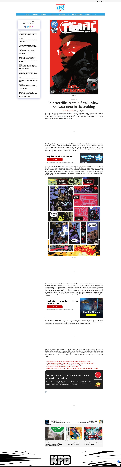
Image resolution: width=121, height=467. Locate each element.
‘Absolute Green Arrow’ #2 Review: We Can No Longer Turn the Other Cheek (28, 80)
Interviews (21, 84)
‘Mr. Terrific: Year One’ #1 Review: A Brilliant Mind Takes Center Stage (68, 361)
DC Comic (74, 95)
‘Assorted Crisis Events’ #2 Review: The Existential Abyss (64, 365)
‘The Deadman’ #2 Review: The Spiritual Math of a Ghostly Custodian (27, 52)
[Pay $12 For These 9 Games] (91, 158)
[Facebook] (25, 27)
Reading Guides (22, 55)
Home (27, 14)
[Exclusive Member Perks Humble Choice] (91, 308)
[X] (28, 27)
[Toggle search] (94, 1)
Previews (21, 38)
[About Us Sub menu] (95, 14)
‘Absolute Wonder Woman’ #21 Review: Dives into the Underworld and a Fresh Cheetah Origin (28, 74)
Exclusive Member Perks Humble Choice (62, 302)
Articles (62, 14)
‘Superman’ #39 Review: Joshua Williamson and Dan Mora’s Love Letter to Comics (28, 67)
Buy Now (54, 159)
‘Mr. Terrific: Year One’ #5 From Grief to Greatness (62, 366)
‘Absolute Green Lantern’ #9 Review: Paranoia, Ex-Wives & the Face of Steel (70, 363)
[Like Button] (46, 392)
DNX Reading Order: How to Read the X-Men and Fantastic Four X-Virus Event (28, 35)
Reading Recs (77, 14)
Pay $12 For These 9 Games (59, 156)
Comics (35, 14)
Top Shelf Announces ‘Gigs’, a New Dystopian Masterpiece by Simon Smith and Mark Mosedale (54, 444)
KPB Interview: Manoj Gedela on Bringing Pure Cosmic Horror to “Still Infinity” (28, 87)
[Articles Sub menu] (68, 14)
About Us (88, 14)
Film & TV (44, 14)
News (53, 14)
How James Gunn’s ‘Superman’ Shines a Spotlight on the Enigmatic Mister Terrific (72, 368)
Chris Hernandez (68, 111)
